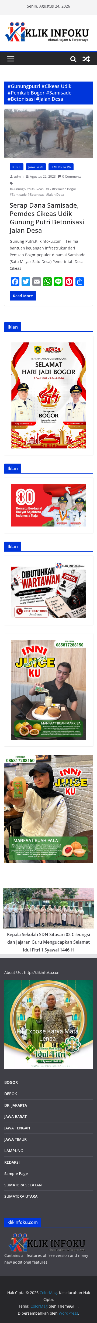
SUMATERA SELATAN (23, 1184)
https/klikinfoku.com (42, 972)
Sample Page (16, 1173)
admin (18, 176)
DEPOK (10, 1093)
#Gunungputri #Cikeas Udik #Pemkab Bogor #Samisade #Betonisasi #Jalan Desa (43, 192)
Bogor (16, 167)
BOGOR (11, 1082)
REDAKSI (12, 1162)
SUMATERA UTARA (20, 1196)
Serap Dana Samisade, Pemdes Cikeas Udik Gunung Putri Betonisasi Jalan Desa (47, 218)
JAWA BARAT (36, 167)
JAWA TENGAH (17, 1127)
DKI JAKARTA (15, 1105)
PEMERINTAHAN (61, 167)
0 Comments (71, 176)
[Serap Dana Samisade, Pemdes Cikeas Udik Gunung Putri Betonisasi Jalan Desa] (48, 133)
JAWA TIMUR (15, 1139)
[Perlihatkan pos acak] (86, 58)
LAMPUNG (13, 1150)
